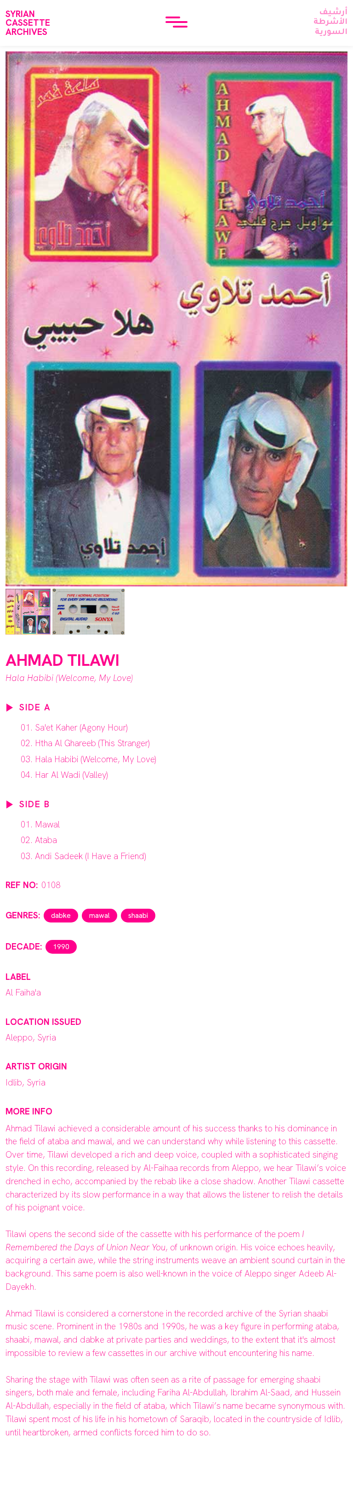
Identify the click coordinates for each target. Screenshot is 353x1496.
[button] (176, 23)
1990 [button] (61, 946)
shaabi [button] (138, 915)
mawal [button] (99, 915)
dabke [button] (61, 915)
